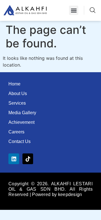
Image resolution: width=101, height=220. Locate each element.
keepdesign (70, 194)
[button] (73, 10)
